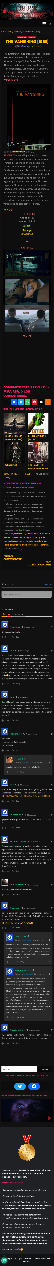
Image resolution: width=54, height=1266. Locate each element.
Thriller (31, 37)
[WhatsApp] (27, 402)
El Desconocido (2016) (40, 563)
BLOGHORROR (11, 473)
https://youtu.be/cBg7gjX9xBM (17, 922)
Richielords (28, 762)
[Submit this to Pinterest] (34, 402)
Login (49, 584)
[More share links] (48, 402)
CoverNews (40, 1258)
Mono (35, 46)
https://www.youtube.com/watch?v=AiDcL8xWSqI (26, 796)
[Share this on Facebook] (14, 402)
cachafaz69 (28, 974)
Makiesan (27, 940)
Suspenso (22, 37)
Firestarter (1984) (12, 557)
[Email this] (41, 402)
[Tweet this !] (21, 402)
